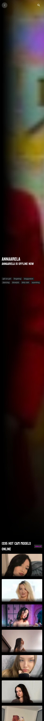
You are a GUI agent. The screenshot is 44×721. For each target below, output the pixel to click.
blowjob (15, 282)
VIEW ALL (38, 546)
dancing (6, 282)
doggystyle (28, 279)
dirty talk (25, 282)
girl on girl (7, 279)
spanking (36, 282)
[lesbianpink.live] (4, 5)
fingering (17, 279)
